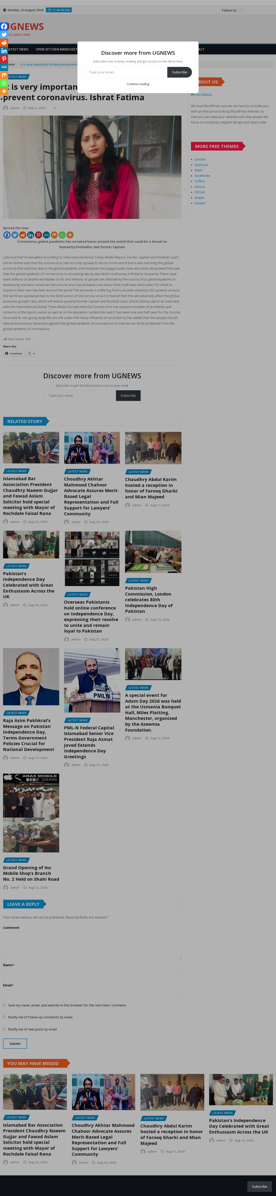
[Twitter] (4, 35)
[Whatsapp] (4, 83)
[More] (4, 91)
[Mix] (4, 75)
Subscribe (179, 72)
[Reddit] (4, 43)
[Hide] (1, 99)
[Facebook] (4, 26)
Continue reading (138, 84)
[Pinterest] (4, 59)
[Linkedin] (4, 51)
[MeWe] (4, 67)
